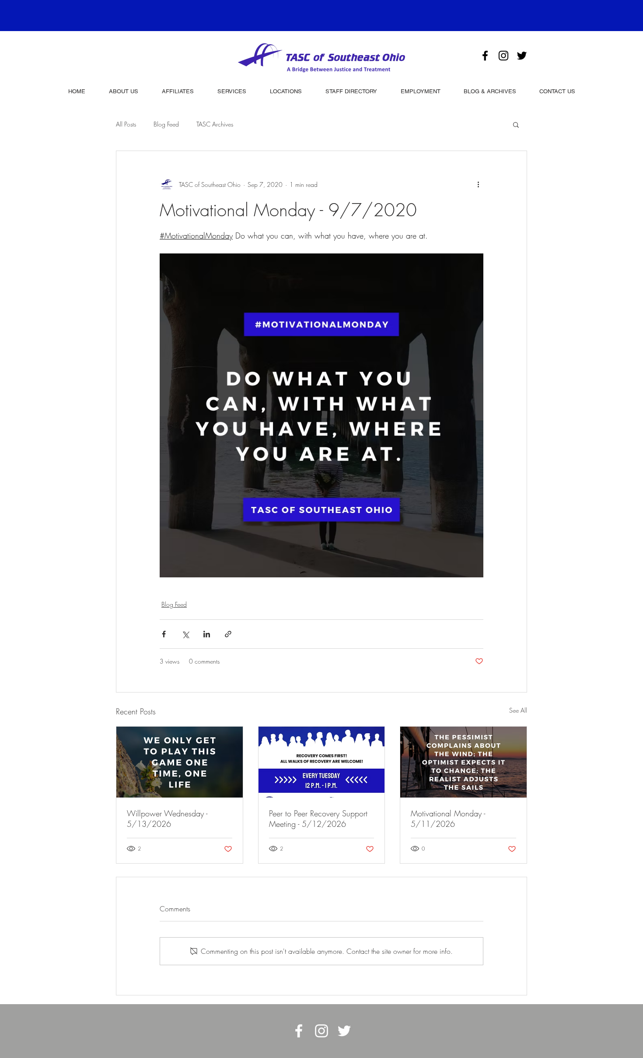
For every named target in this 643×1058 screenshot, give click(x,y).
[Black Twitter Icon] (521, 55)
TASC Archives (214, 124)
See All (518, 710)
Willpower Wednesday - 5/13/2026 (167, 818)
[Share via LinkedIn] (207, 634)
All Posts (126, 124)
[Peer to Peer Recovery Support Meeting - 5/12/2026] (322, 762)
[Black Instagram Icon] (503, 55)
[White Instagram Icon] (321, 1031)
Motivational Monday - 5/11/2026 (448, 818)
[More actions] (478, 184)
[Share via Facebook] (164, 634)
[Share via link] (228, 634)
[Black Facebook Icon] (485, 55)
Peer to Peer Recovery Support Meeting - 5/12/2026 (318, 818)
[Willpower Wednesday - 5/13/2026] (179, 762)
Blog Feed (166, 124)
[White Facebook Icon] (299, 1031)
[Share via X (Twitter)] (185, 634)
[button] (516, 124)
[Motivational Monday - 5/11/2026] (463, 762)
